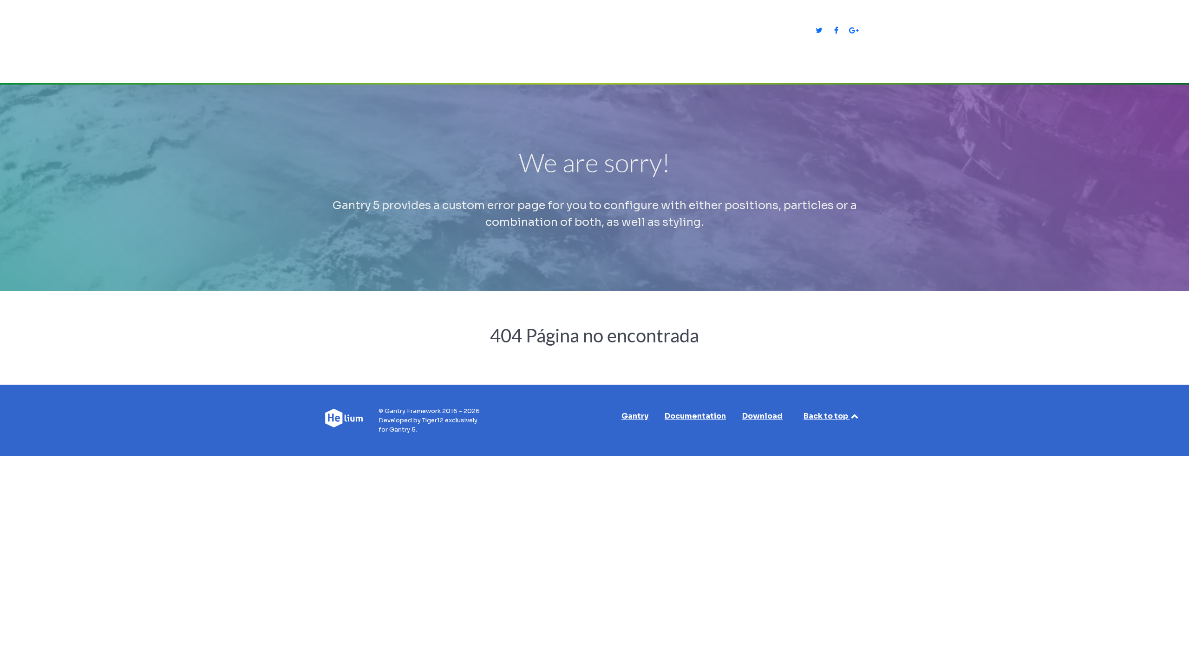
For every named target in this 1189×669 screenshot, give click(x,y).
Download (762, 416)
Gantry (634, 416)
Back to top (826, 416)
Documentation (695, 416)
